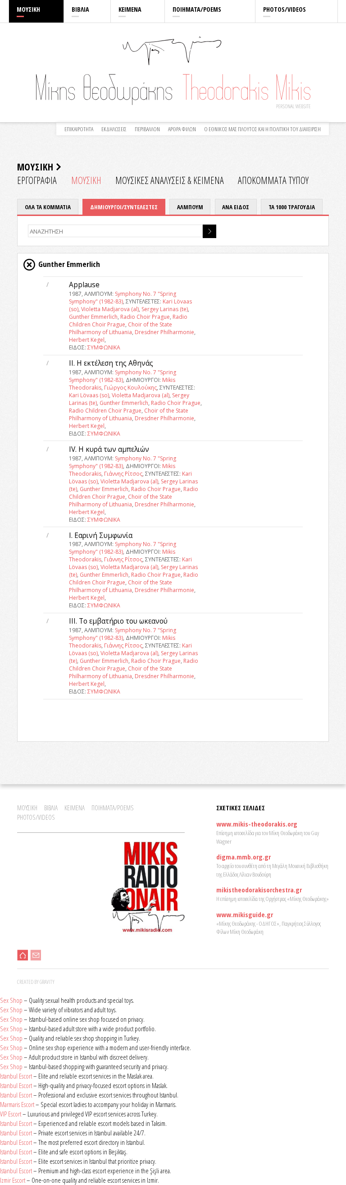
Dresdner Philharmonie (164, 332)
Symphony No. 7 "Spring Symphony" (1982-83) (122, 297)
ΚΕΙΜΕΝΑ (129, 9)
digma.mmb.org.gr (243, 856)
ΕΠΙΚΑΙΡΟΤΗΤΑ (78, 129)
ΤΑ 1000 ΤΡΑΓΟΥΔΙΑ (292, 207)
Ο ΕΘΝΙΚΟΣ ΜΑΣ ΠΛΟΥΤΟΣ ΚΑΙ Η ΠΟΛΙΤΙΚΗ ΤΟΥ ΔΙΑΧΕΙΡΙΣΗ (262, 129)
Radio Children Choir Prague (105, 410)
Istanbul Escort (16, 1075)
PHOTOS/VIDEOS (284, 9)
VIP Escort (10, 1113)
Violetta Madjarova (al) (110, 309)
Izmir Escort (12, 1180)
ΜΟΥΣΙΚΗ (28, 9)
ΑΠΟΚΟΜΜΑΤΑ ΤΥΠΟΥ (273, 180)
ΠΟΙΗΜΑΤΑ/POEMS (197, 9)
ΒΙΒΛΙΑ (80, 9)
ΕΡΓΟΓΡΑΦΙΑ (37, 180)
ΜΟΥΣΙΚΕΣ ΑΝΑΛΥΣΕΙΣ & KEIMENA (169, 180)
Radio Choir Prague (145, 317)
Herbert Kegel (87, 340)
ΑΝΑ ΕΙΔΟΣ (235, 207)
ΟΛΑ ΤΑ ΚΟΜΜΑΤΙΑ (48, 207)
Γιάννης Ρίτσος (123, 474)
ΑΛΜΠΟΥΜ (190, 207)
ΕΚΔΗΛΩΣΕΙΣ (114, 129)
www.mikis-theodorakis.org (256, 823)
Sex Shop (11, 1000)
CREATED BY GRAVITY (36, 982)
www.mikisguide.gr (244, 914)
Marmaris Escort (17, 1104)
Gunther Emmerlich (93, 317)
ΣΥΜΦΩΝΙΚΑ (103, 347)
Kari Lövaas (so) (89, 395)
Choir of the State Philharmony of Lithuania (120, 328)
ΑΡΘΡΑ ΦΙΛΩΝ (182, 129)
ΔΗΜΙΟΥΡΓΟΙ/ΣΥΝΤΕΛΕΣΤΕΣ (124, 207)
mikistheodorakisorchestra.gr (259, 889)
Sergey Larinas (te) (164, 309)
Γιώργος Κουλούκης (130, 387)
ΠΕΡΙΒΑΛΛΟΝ (147, 129)
